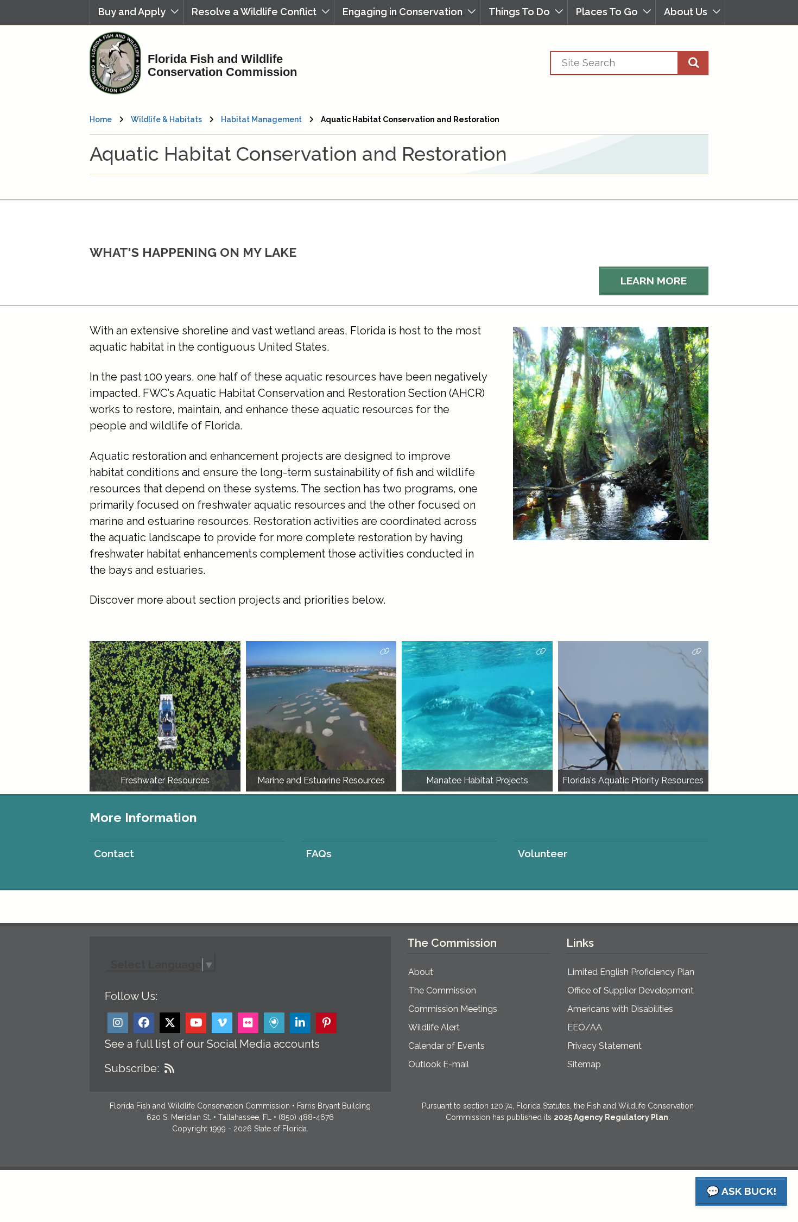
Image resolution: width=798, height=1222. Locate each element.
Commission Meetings (452, 1009)
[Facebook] (144, 1022)
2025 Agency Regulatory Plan (611, 1117)
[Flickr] (248, 1022)
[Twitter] (170, 1022)
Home (101, 119)
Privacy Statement (604, 1046)
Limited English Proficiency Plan (630, 972)
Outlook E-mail (438, 1064)
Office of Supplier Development (630, 990)
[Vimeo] (222, 1022)
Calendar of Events (446, 1046)
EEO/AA (584, 1027)
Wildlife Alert (434, 1027)
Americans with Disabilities (620, 1009)
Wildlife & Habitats (166, 119)
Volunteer (542, 853)
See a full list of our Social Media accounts (212, 1043)
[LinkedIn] (300, 1022)
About (420, 972)
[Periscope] (274, 1022)
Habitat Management (261, 119)
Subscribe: (132, 1068)
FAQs (319, 853)
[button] (136, 12)
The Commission (442, 990)
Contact (114, 853)
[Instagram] (117, 1022)
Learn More (653, 281)
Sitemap (584, 1064)
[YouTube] (196, 1022)
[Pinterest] (326, 1022)
